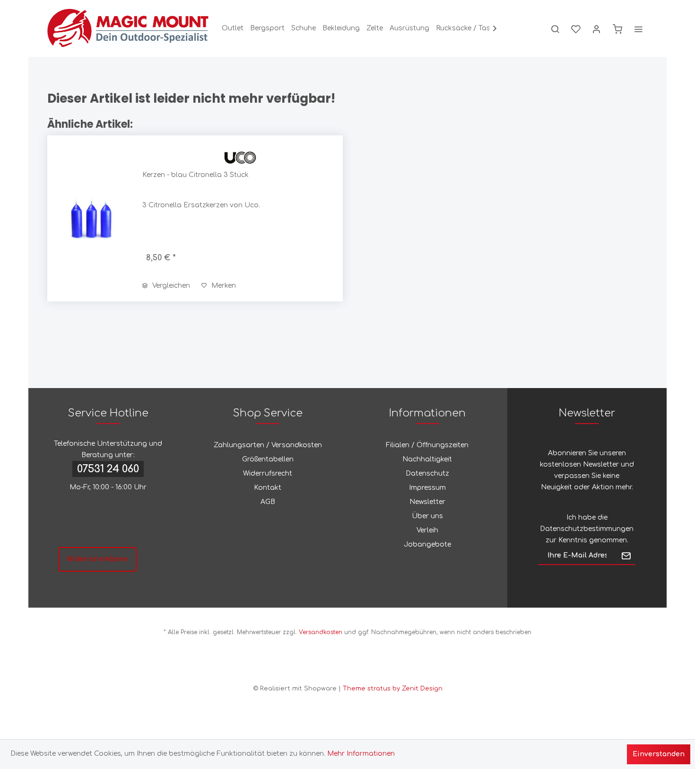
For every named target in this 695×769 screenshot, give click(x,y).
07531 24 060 (108, 469)
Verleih (427, 530)
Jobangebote (427, 544)
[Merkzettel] (575, 28)
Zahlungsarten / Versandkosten (268, 445)
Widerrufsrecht (267, 473)
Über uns (427, 516)
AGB (268, 501)
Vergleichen (170, 285)
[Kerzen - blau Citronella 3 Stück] (92, 218)
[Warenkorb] (617, 28)
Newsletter (427, 501)
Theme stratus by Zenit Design (393, 688)
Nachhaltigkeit (427, 459)
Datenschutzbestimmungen (587, 528)
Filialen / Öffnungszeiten (427, 445)
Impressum (427, 487)
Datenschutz (427, 473)
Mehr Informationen (361, 753)
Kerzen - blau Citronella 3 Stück (195, 174)
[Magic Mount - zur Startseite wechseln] (128, 28)
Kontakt (267, 487)
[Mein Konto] (596, 28)
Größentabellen (268, 459)
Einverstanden (659, 754)
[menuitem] (232, 28)
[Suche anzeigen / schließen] (555, 28)
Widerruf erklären (97, 559)
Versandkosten (320, 632)
